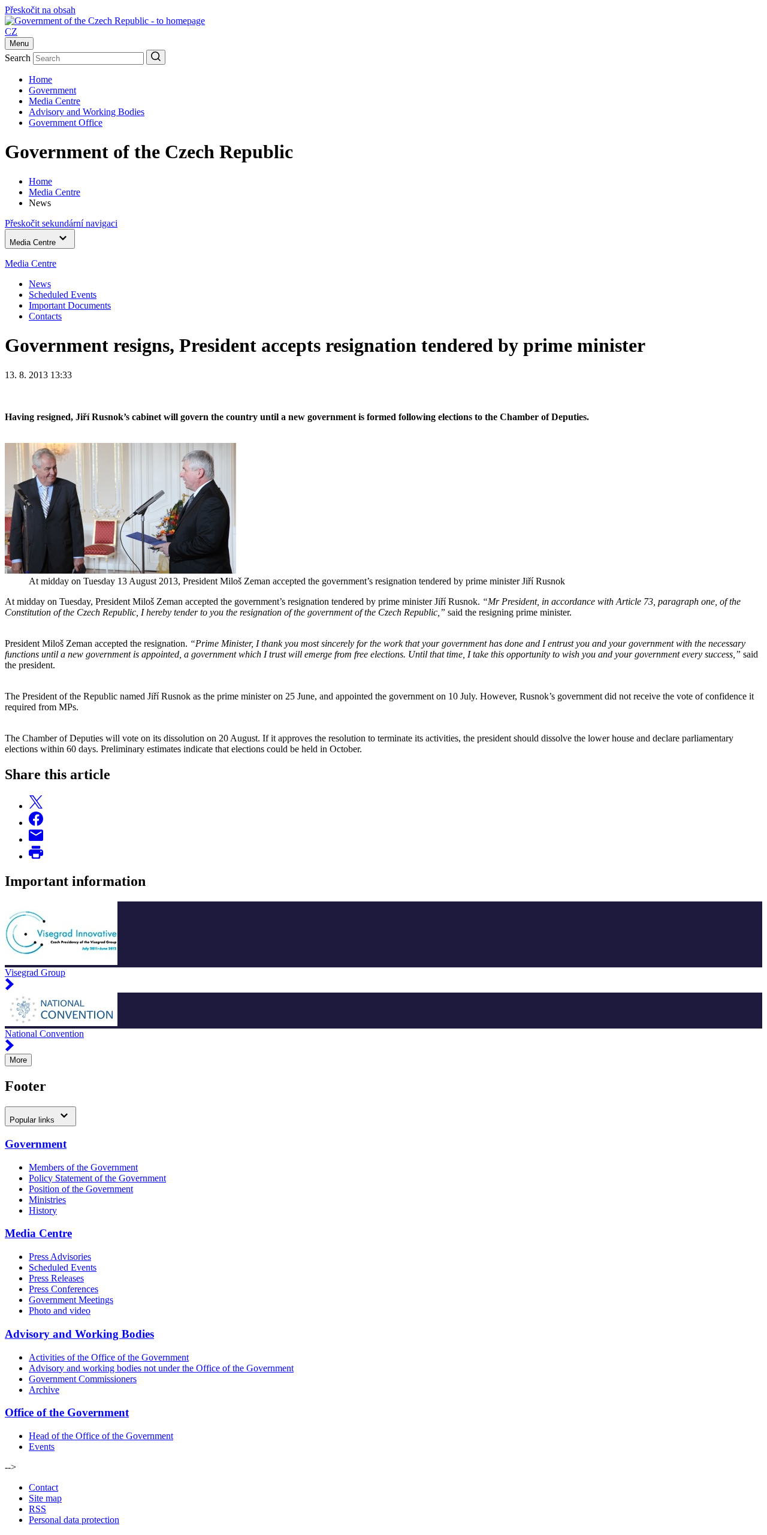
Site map (45, 1498)
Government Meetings (71, 1300)
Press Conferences (63, 1289)
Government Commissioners (83, 1379)
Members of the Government (83, 1167)
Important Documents (70, 305)
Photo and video (59, 1310)
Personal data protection (74, 1520)
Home (40, 79)
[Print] (36, 856)
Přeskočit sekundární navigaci (61, 223)
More (18, 1059)
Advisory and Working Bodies (86, 112)
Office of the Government (67, 1412)
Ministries (47, 1200)
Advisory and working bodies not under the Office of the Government (161, 1368)
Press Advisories (60, 1256)
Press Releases (56, 1278)
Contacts (45, 316)
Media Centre (54, 101)
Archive (44, 1390)
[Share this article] (36, 806)
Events (42, 1446)
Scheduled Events (62, 294)
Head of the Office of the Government (101, 1436)
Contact (43, 1487)
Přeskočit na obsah (40, 10)
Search (18, 58)
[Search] (155, 57)
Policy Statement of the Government (97, 1178)
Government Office (65, 122)
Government (52, 90)
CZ (11, 31)
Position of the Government (81, 1189)
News (40, 284)
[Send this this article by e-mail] (36, 839)
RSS (37, 1509)
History (43, 1210)
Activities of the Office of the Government (109, 1357)
